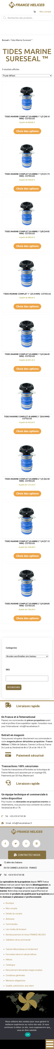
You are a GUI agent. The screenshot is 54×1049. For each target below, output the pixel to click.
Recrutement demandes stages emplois (24, 970)
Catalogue (10, 965)
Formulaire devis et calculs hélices (21, 954)
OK (27, 1034)
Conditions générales (15, 975)
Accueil (5, 40)
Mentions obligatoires (15, 980)
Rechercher (13, 687)
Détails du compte (14, 913)
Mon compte (45, 12)
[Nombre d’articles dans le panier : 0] (34, 11)
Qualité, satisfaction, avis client (20, 986)
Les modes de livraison (16, 929)
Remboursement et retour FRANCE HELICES (26, 934)
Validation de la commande (18, 940)
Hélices (9, 959)
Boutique (10, 903)
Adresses (10, 919)
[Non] (50, 1028)
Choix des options (27, 131)
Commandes (12, 924)
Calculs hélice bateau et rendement (22, 949)
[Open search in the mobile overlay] (27, 18)
